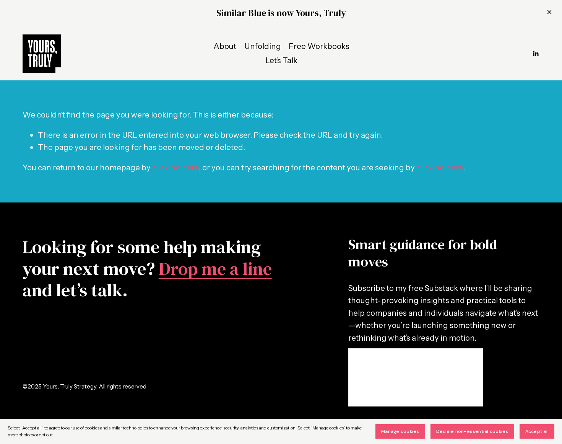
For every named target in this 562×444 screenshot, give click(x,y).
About (224, 46)
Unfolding (262, 46)
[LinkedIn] (535, 53)
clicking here (175, 167)
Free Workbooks (319, 46)
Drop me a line (215, 268)
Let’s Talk (281, 60)
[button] (549, 12)
